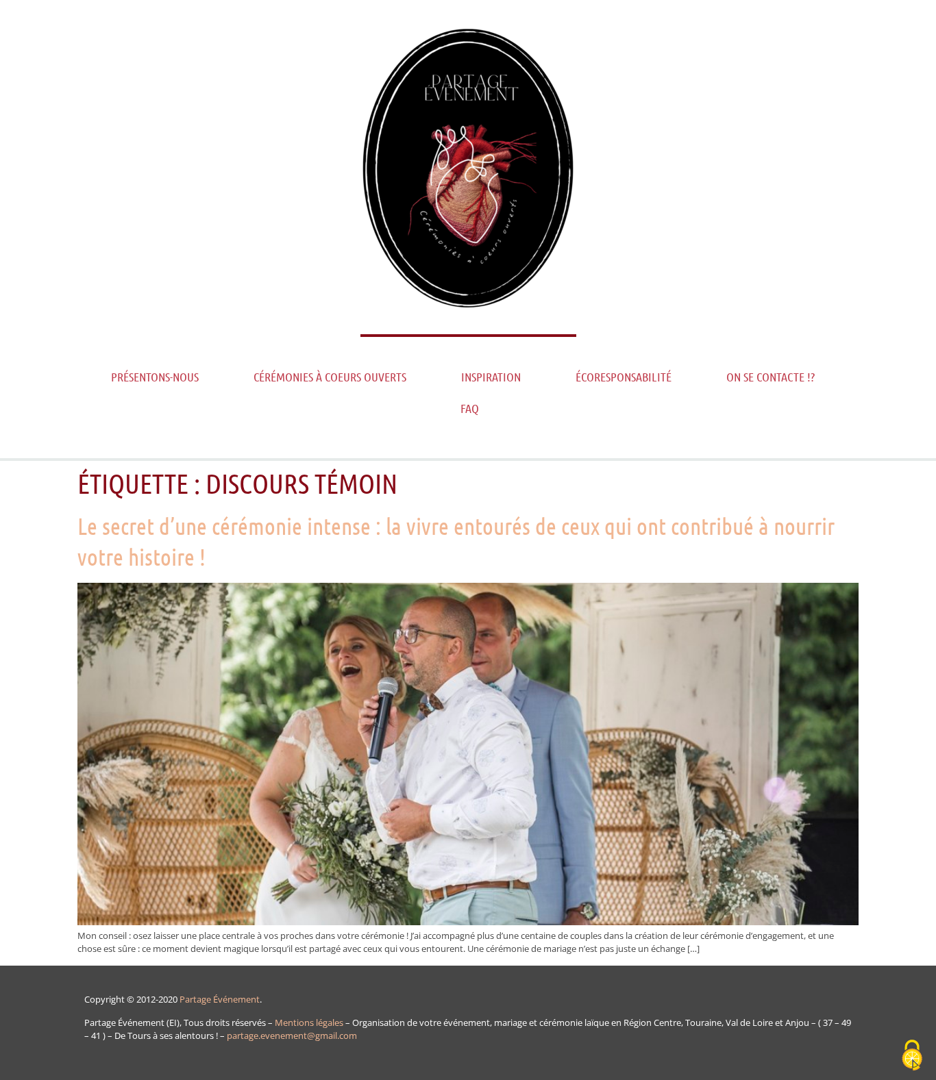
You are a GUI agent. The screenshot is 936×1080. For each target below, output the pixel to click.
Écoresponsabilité (624, 376)
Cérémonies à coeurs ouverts (330, 376)
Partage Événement (220, 999)
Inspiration (491, 376)
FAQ (469, 408)
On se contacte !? (770, 376)
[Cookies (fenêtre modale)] (912, 1056)
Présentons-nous (155, 376)
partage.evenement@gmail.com (292, 1035)
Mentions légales (309, 1022)
